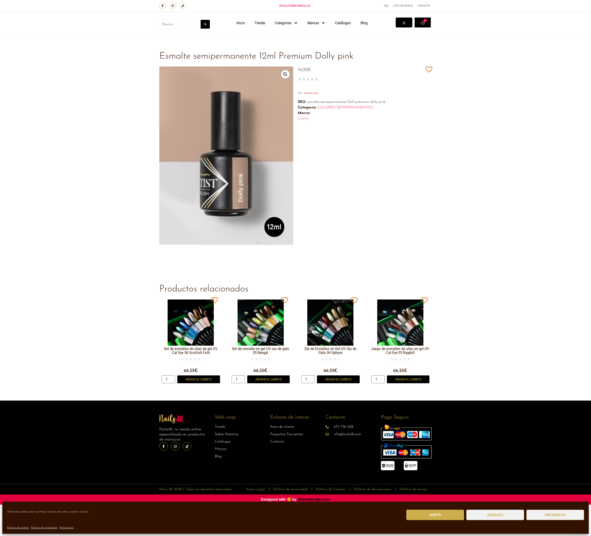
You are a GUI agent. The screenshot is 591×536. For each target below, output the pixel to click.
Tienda (260, 23)
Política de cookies (18, 527)
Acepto (435, 515)
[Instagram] (172, 6)
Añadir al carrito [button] (198, 379)
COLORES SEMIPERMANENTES (345, 107)
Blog (364, 23)
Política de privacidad (44, 527)
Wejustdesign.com (314, 499)
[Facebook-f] (162, 6)
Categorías (283, 23)
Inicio (240, 23)
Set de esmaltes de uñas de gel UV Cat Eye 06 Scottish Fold (190, 350)
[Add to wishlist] (429, 69)
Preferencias (555, 515)
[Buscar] (205, 24)
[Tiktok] (183, 6)
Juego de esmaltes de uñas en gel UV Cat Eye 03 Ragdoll (400, 350)
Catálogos (343, 23)
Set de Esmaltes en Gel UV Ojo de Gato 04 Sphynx (330, 350)
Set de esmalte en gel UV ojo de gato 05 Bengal (260, 350)
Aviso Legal (66, 527)
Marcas (313, 23)
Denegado (495, 515)
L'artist (303, 118)
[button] (285, 74)
